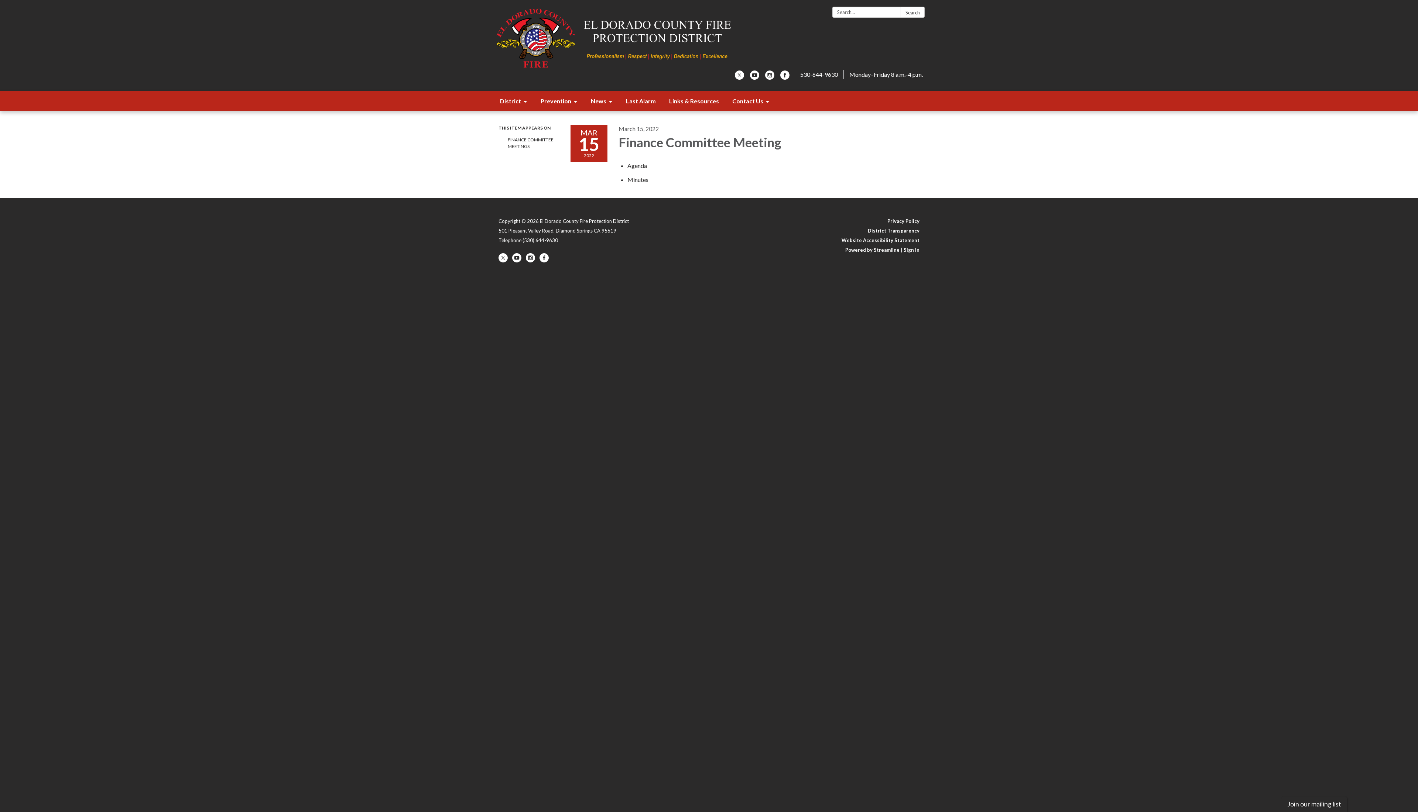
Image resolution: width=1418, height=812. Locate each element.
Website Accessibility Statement (880, 240)
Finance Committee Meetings (531, 143)
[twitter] (739, 77)
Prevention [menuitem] (556, 100)
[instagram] (769, 77)
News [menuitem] (598, 100)
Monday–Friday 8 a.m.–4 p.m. (886, 74)
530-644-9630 (819, 74)
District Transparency (893, 231)
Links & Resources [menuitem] (694, 100)
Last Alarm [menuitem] (641, 100)
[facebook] (785, 77)
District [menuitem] (510, 100)
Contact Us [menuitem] (747, 100)
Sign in (911, 250)
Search (912, 13)
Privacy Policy (903, 221)
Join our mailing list (1314, 804)
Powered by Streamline (872, 250)
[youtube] (754, 77)
